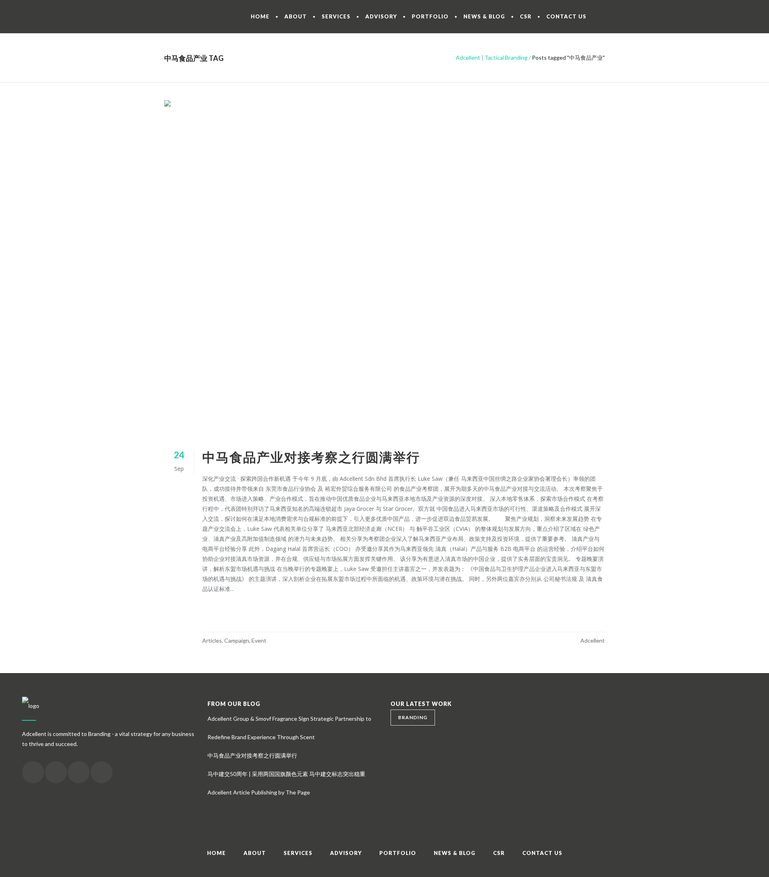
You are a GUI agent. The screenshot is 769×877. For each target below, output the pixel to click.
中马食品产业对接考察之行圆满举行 (311, 457)
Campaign (236, 640)
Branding (412, 717)
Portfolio (397, 853)
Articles (212, 640)
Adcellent (592, 640)
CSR (499, 853)
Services (298, 853)
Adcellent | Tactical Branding (491, 57)
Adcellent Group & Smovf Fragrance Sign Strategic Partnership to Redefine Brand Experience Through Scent (289, 727)
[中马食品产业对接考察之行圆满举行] (384, 265)
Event (259, 640)
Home (216, 853)
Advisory (346, 853)
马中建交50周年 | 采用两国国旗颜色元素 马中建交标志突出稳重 (286, 773)
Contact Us (542, 853)
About (255, 853)
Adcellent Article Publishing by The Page (258, 792)
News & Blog (454, 853)
